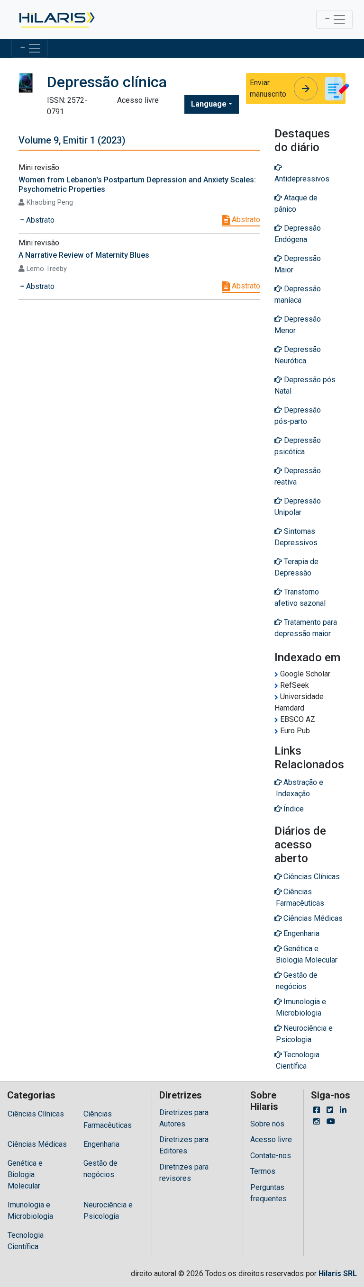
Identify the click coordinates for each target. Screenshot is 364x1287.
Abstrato (245, 219)
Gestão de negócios (100, 1169)
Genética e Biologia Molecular (25, 1174)
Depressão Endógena (297, 234)
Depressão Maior (297, 264)
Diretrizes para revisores (184, 1172)
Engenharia (101, 1144)
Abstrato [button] (39, 220)
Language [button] (209, 103)
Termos (262, 1171)
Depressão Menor (297, 325)
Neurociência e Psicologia (108, 1210)
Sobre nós (267, 1123)
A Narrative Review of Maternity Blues (83, 255)
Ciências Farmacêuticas (107, 1119)
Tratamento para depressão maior (305, 628)
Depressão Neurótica (297, 355)
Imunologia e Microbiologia (30, 1210)
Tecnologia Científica (26, 1241)
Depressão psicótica (297, 446)
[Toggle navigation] (334, 19)
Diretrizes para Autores (184, 1118)
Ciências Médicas (37, 1144)
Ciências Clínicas (36, 1113)
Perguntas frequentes (268, 1193)
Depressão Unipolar (297, 506)
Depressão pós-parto (297, 415)
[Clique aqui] (56, 19)
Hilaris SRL (337, 1273)
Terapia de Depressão (296, 567)
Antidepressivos (301, 178)
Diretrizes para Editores (184, 1145)
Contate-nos (270, 1155)
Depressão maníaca (297, 294)
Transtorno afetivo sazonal (300, 597)
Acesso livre (271, 1139)
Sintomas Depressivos (296, 537)
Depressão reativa (297, 476)
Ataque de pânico (296, 203)
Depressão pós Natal (305, 385)
